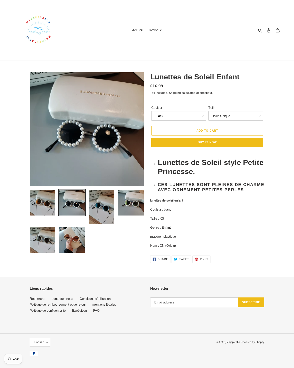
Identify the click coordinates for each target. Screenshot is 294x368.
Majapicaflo (233, 342)
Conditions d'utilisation (95, 298)
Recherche (37, 298)
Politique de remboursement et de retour (58, 304)
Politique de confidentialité (48, 310)
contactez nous (62, 298)
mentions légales (104, 304)
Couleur (156, 107)
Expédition (79, 310)
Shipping (175, 92)
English (39, 342)
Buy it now (207, 142)
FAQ (96, 310)
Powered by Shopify (252, 342)
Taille (211, 107)
